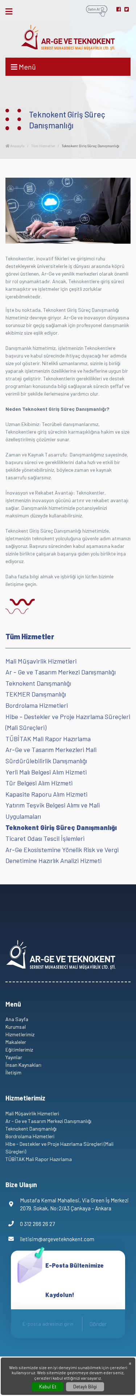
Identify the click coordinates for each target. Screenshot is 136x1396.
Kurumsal (15, 1027)
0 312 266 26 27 (37, 1224)
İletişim (13, 1072)
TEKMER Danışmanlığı (35, 694)
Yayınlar (13, 1057)
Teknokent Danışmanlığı (38, 683)
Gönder (98, 1323)
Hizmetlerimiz (19, 1034)
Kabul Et (47, 1386)
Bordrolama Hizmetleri (36, 705)
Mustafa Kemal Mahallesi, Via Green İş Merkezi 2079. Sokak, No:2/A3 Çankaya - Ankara (74, 1204)
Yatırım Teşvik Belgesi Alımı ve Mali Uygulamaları (52, 810)
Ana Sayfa (16, 1019)
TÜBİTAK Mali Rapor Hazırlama (48, 739)
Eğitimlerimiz (19, 1049)
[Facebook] (119, 9)
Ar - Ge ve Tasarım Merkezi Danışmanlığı (60, 672)
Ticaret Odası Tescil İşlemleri (45, 838)
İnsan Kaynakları (23, 1065)
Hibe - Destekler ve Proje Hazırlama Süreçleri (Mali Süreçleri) (67, 722)
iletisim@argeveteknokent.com (57, 1239)
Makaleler (15, 1042)
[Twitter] (127, 9)
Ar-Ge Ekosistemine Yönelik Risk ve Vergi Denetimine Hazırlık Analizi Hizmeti (62, 855)
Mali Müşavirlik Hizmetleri (41, 661)
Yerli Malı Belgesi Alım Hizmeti (46, 772)
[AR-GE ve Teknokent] (68, 37)
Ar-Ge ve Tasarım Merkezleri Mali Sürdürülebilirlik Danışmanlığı (50, 755)
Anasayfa (17, 146)
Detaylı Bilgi (85, 1386)
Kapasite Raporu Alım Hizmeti (46, 794)
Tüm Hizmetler (43, 146)
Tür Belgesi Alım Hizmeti (39, 783)
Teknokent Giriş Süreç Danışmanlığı (61, 827)
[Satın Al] (96, 10)
